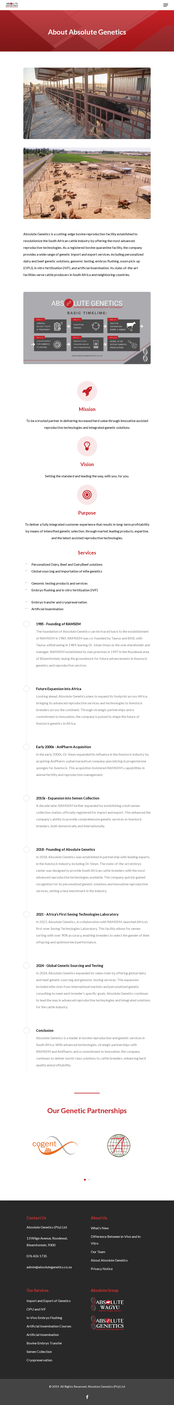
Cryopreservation (39, 1360)
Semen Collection (39, 1351)
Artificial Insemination (43, 1335)
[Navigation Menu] (165, 5)
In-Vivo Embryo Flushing (44, 1318)
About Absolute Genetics (109, 1260)
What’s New (100, 1228)
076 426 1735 (37, 1256)
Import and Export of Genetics (49, 1301)
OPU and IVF (36, 1309)
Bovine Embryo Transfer (44, 1343)
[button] (85, 1179)
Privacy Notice (102, 1269)
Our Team (98, 1252)
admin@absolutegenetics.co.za (49, 1267)
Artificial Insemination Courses (49, 1326)
